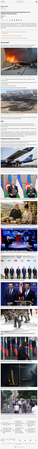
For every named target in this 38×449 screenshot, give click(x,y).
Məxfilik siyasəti (12, 439)
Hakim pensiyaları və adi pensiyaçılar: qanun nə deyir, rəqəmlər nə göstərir (14, 387)
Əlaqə (7, 439)
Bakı (2, 17)
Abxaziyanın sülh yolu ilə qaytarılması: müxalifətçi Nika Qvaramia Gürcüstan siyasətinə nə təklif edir (18, 253)
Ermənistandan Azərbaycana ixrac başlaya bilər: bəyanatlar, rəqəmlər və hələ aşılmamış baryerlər (18, 225)
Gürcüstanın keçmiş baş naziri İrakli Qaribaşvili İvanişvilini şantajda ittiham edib (15, 306)
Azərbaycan (3, 7)
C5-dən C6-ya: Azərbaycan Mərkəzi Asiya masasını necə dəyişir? (12, 280)
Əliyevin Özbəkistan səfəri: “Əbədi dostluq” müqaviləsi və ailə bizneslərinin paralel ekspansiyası (18, 198)
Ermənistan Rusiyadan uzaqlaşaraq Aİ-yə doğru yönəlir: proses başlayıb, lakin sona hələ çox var (18, 414)
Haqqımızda (3, 439)
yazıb (26, 136)
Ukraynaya (19, 24)
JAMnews (3, 16)
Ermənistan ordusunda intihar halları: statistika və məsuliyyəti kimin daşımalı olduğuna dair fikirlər (18, 334)
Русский (2, 6)
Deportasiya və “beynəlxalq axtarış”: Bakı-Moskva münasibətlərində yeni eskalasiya (16, 361)
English (6, 6)
